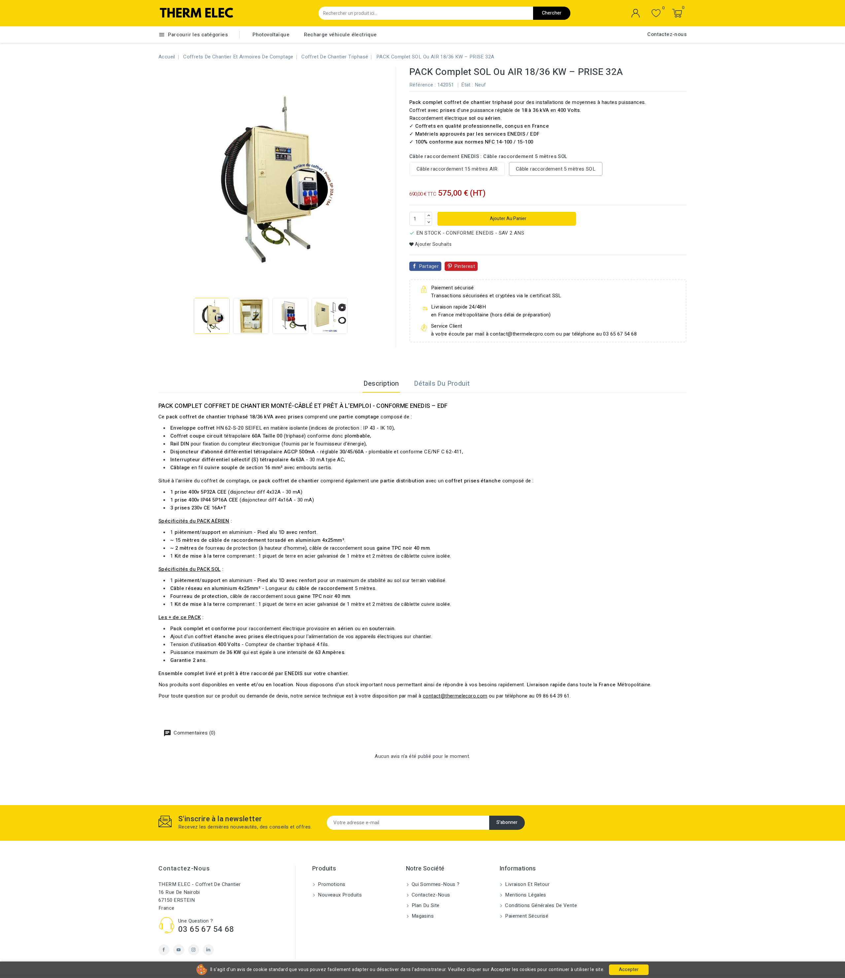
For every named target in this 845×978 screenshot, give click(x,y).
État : (467, 84)
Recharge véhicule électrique (340, 34)
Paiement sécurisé (526, 916)
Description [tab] (381, 383)
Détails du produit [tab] (442, 383)
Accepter (629, 969)
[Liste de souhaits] (656, 13)
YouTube (178, 949)
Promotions (331, 884)
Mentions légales (525, 894)
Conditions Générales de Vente (540, 905)
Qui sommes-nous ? (435, 884)
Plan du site (425, 905)
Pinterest (464, 266)
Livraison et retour (527, 884)
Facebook (163, 949)
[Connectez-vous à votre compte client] (635, 13)
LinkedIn (208, 949)
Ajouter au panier (507, 218)
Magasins (422, 916)
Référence (421, 84)
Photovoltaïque (271, 34)
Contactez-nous (667, 34)
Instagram (193, 949)
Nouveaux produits (339, 894)
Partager (429, 266)
